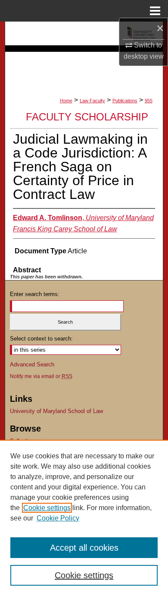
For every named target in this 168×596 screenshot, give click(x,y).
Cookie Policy (58, 518)
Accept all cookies (84, 547)
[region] (84, 518)
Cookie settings (47, 507)
